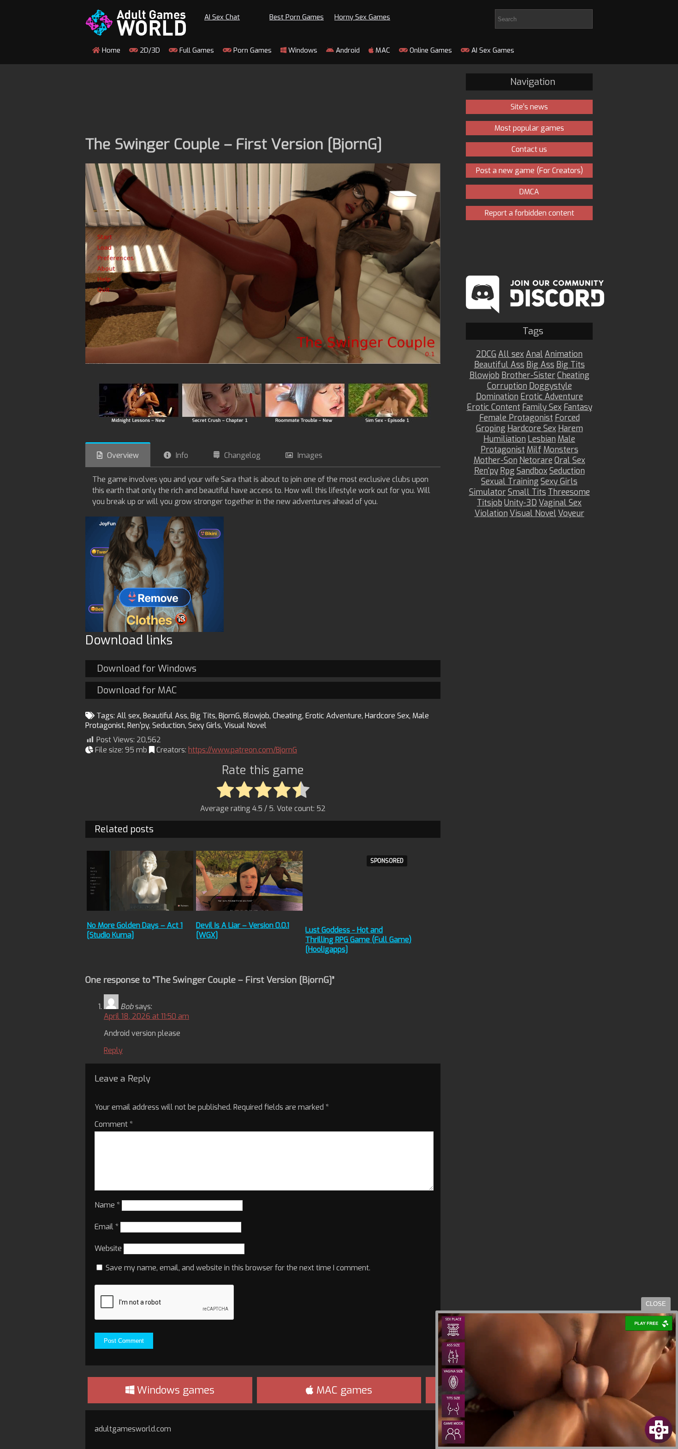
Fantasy (578, 407)
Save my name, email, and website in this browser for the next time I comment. (238, 1268)
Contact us (529, 149)
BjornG (229, 716)
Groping (491, 428)
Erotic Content (493, 407)
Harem (570, 428)
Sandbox (532, 471)
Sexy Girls (204, 725)
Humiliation (504, 439)
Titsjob (489, 503)
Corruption (507, 386)
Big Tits (202, 716)
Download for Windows (146, 668)
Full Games (196, 50)
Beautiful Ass (165, 716)
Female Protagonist (516, 418)
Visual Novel (245, 725)
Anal (534, 354)
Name (107, 1205)
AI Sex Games (492, 50)
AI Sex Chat (222, 17)
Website (108, 1248)
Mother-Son (495, 460)
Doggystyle (550, 386)
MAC (382, 50)
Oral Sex (569, 460)
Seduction (168, 725)
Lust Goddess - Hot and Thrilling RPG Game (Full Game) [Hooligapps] (358, 939)
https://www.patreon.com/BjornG (242, 750)
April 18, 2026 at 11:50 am (146, 1016)
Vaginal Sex (560, 503)
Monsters (560, 450)
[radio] (225, 790)
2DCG (486, 354)
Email (107, 1227)
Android (347, 50)
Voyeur (571, 513)
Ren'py (138, 725)
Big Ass (540, 365)
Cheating (287, 716)
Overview (123, 455)
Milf (534, 450)
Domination (497, 396)
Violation (491, 513)
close (656, 1303)
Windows (301, 50)
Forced (567, 418)
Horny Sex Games (362, 17)
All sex (128, 716)
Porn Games (252, 50)
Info (182, 455)
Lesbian (542, 439)
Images (309, 455)
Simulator (487, 492)
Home (110, 50)
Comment (114, 1124)
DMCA (529, 192)
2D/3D (149, 50)
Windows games (174, 1390)
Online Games (430, 50)
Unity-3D (520, 503)
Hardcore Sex (387, 716)
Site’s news (529, 107)
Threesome (569, 492)
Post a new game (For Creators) (529, 170)
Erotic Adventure (333, 716)
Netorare (536, 460)
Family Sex (542, 407)
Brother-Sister (528, 375)
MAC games (343, 1390)
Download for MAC (137, 690)
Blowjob (256, 716)
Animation (564, 354)
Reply (113, 1050)
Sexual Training (510, 481)
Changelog (242, 455)
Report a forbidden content (529, 213)
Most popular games (529, 128)
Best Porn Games (296, 17)
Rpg (507, 471)
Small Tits (527, 492)
